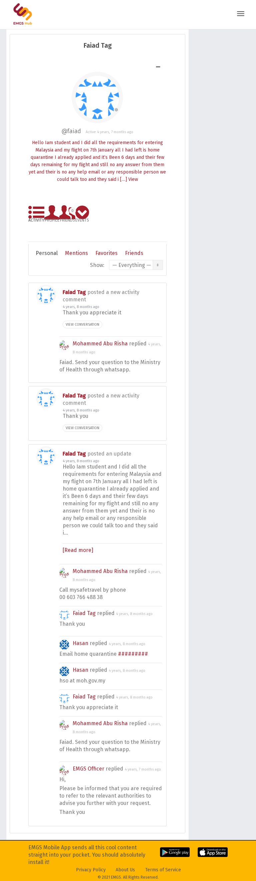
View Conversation (82, 324)
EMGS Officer (88, 769)
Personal (47, 253)
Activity (36, 219)
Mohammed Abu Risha (100, 343)
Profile (52, 219)
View (133, 179)
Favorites (106, 253)
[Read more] (78, 550)
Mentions (76, 253)
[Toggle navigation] (240, 13)
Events (82, 219)
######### (133, 654)
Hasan (80, 643)
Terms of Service (163, 870)
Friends (67, 214)
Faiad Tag (74, 292)
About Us (125, 870)
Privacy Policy (91, 870)
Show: (97, 265)
